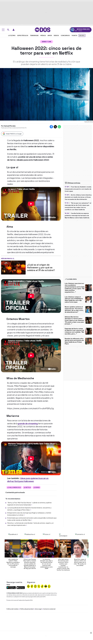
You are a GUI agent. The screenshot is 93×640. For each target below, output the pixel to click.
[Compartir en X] (55, 126)
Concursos (65, 35)
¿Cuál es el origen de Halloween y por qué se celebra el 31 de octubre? (41, 267)
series (37, 487)
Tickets (74, 35)
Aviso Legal (38, 609)
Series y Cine (46, 41)
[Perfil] (13, 29)
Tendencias (34, 35)
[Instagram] (35, 586)
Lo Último (11, 35)
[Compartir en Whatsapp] (59, 126)
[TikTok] (42, 586)
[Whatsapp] (49, 586)
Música (43, 35)
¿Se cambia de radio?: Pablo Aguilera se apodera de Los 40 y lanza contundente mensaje (13, 563)
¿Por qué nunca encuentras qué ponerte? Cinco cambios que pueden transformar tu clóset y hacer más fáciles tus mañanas (63, 564)
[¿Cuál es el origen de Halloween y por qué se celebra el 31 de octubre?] (13, 267)
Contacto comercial (49, 609)
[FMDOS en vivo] (72, 30)
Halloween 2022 (15, 487)
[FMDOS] (42, 30)
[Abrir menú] (3, 30)
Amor (50, 35)
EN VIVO (82, 35)
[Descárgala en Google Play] (11, 587)
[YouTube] (45, 586)
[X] (38, 586)
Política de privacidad (26, 609)
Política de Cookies (12, 609)
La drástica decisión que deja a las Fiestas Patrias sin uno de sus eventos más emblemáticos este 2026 (46, 563)
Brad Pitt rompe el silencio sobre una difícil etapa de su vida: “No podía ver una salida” (80, 562)
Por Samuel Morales (8, 126)
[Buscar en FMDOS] (8, 29)
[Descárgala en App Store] (21, 587)
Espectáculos (22, 35)
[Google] (28, 586)
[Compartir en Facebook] (51, 126)
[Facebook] (32, 586)
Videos (56, 35)
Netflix (28, 487)
